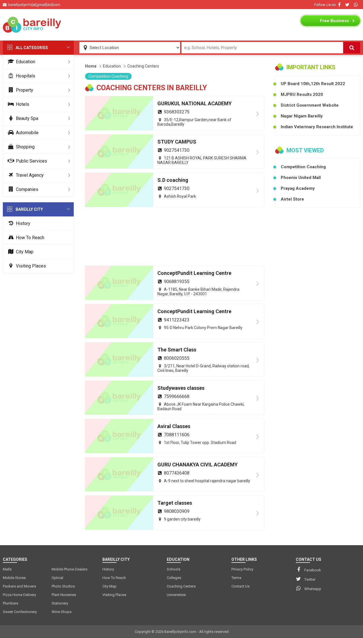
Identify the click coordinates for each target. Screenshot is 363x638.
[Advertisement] (181, 24)
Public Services (31, 161)
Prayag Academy (298, 188)
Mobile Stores (14, 578)
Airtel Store (292, 199)
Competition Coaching (108, 76)
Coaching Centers (143, 66)
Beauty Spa (27, 118)
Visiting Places (31, 266)
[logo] (32, 25)
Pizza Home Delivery (19, 595)
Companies (27, 189)
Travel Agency (30, 175)
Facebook (312, 570)
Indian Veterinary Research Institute (317, 126)
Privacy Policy (242, 569)
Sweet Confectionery (20, 612)
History (23, 223)
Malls (7, 569)
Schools (173, 569)
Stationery (60, 603)
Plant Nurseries (64, 595)
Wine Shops (61, 612)
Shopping (25, 147)
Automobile (27, 132)
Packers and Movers (19, 586)
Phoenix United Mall (301, 177)
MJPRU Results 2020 (302, 94)
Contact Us (240, 586)
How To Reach (30, 237)
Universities (176, 595)
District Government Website (310, 105)
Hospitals (25, 76)
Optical (57, 578)
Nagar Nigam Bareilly (302, 116)
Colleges (174, 578)
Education (25, 61)
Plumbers (10, 603)
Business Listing (334, 22)
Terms (236, 578)
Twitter (309, 579)
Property (24, 90)
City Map (24, 251)
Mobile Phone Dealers (69, 569)
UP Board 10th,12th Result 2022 (313, 83)
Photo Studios (63, 586)
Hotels (22, 104)
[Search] (351, 47)
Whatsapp (312, 589)
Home (90, 66)
